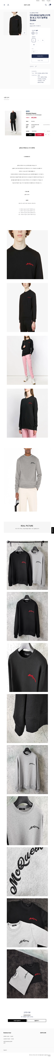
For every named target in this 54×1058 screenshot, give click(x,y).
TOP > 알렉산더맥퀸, (42, 77)
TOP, (39, 75)
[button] (4, 4)
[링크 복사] (36, 66)
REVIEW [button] (52, 530)
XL (42, 40)
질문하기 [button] (37, 1020)
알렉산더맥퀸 (34, 12)
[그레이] (36, 33)
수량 (32, 48)
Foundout (48, 1)
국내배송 (39, 73)
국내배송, (40, 78)
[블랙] (33, 33)
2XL (34, 44)
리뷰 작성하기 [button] (17, 1020)
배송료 (31, 25)
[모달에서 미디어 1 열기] (15, 23)
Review (37, 0)
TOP (36, 73)
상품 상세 (6, 97)
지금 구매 (40, 60)
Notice (43, 0)
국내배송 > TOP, (41, 80)
